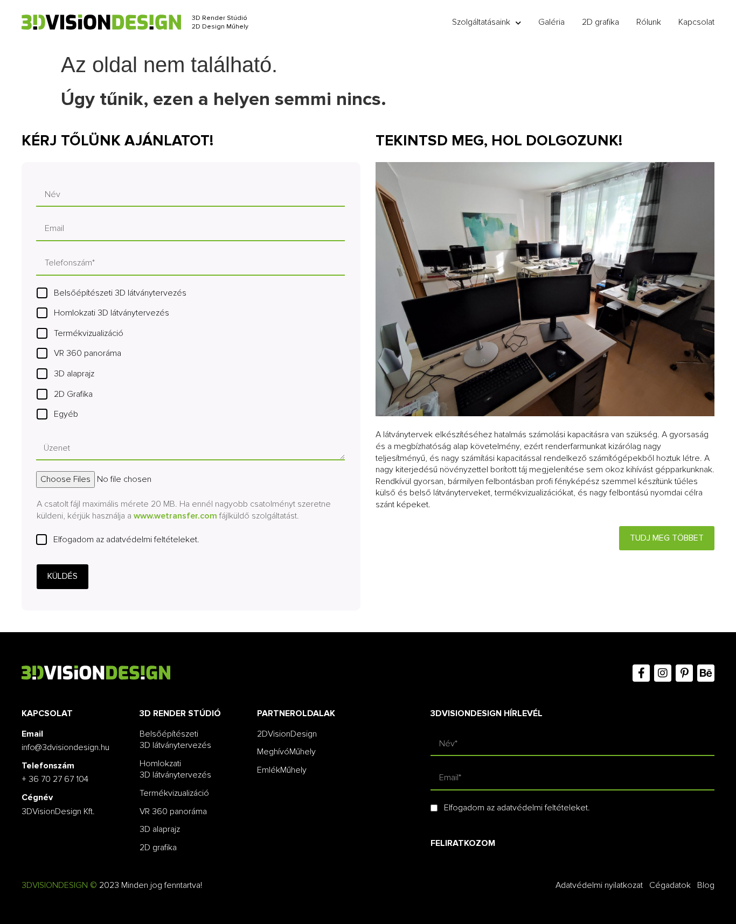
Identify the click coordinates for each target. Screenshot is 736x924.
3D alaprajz (74, 373)
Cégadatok (670, 885)
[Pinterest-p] (684, 673)
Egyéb (66, 414)
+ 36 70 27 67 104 (55, 779)
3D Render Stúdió (219, 18)
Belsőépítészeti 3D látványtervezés (120, 293)
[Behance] (705, 673)
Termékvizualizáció (88, 333)
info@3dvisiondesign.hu (65, 747)
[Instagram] (662, 673)
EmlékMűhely (282, 770)
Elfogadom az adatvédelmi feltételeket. (126, 539)
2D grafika (600, 22)
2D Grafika (73, 394)
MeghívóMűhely (286, 751)
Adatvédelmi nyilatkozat (599, 885)
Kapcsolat (696, 22)
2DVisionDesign (287, 734)
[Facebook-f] (641, 673)
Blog (705, 885)
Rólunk (648, 22)
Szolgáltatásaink (481, 22)
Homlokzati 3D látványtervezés (111, 312)
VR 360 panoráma (87, 353)
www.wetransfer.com (175, 515)
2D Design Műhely (220, 27)
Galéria (551, 22)
